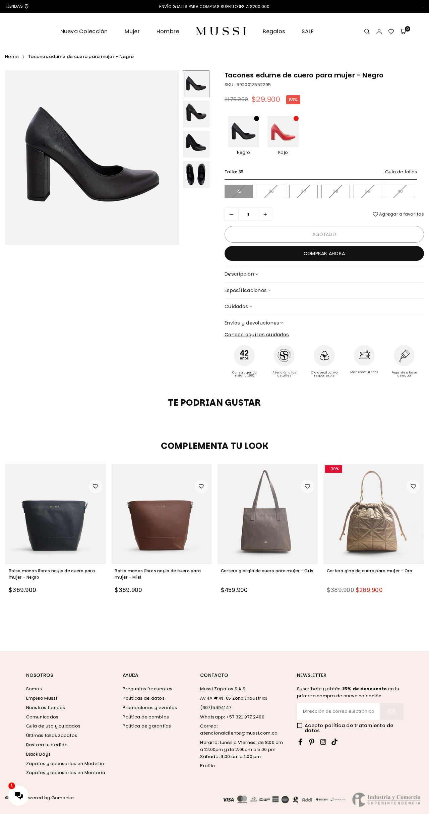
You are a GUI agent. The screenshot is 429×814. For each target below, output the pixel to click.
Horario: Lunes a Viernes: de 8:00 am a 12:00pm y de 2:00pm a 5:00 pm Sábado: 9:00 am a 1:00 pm (241, 749)
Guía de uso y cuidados (53, 726)
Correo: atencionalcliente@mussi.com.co (239, 729)
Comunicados (42, 717)
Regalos (274, 31)
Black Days (38, 754)
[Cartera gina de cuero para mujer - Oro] (268, 514)
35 (239, 191)
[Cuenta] (379, 32)
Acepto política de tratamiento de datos (349, 728)
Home (12, 56)
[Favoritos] (391, 32)
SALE (308, 31)
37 (303, 191)
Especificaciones (246, 290)
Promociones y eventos (150, 707)
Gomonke (62, 798)
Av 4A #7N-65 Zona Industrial (233, 698)
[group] (92, 157)
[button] (403, 32)
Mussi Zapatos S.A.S (222, 689)
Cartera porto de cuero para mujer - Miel (371, 571)
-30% (228, 469)
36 (271, 191)
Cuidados (236, 306)
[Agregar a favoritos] (95, 486)
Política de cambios (146, 717)
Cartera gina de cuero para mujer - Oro (264, 571)
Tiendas (14, 6)
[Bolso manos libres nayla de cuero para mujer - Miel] (55, 514)
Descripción (239, 274)
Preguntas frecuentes (147, 689)
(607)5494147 (215, 707)
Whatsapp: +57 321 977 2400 (232, 717)
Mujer (132, 31)
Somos (34, 689)
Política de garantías (147, 726)
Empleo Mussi (41, 698)
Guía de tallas (401, 172)
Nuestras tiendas (45, 707)
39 (368, 191)
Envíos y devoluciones (252, 322)
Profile (207, 765)
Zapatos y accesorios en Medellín (65, 763)
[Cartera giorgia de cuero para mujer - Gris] (161, 514)
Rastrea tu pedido (47, 745)
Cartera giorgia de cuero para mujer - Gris (161, 571)
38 (336, 191)
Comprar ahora (324, 253)
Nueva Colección (84, 31)
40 (400, 191)
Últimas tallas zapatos (51, 735)
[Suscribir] (391, 711)
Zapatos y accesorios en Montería (65, 772)
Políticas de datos (144, 698)
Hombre (168, 31)
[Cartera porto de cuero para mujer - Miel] (373, 514)
